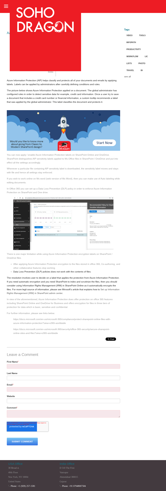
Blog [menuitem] (93, 77)
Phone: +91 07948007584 (74, 486)
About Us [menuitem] (83, 77)
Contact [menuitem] (123, 77)
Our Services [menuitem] (70, 77)
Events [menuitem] (112, 77)
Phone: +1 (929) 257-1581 (23, 486)
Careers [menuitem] (102, 77)
